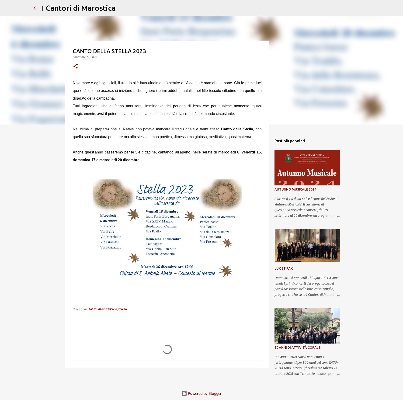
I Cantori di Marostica (79, 8)
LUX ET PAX (283, 268)
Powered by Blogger (204, 393)
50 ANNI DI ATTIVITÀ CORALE (297, 347)
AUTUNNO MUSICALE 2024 (295, 189)
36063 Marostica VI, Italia (108, 309)
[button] (75, 66)
